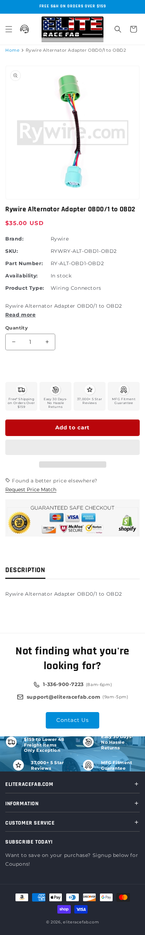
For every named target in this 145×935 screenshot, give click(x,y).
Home (12, 50)
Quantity (16, 328)
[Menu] (9, 29)
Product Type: (24, 288)
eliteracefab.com (81, 922)
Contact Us (72, 720)
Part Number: (24, 263)
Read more (20, 315)
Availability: (21, 276)
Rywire (60, 239)
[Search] (118, 29)
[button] (72, 448)
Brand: (14, 239)
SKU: (11, 251)
